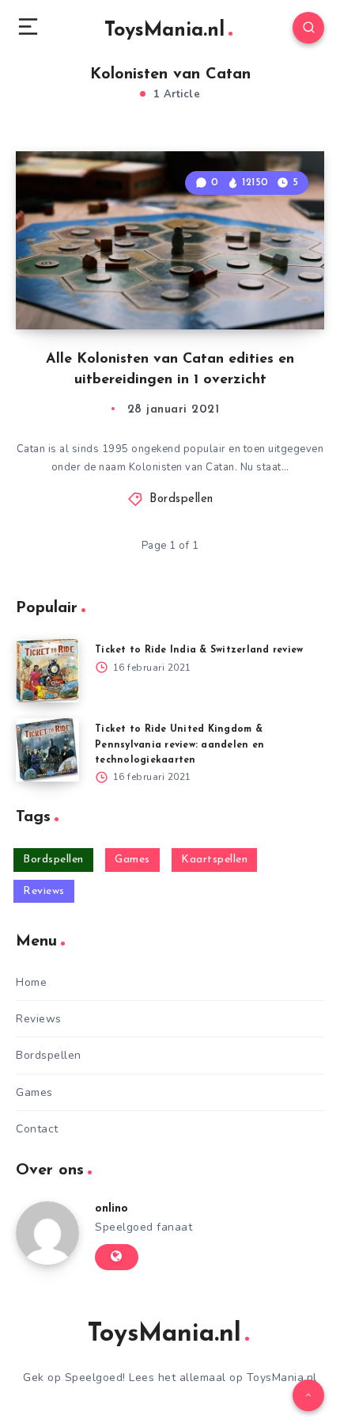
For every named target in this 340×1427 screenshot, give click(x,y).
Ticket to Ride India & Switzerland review (199, 650)
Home (31, 982)
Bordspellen (181, 499)
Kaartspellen (214, 860)
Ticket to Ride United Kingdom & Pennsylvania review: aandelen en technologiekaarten (179, 744)
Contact (37, 1128)
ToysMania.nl (164, 30)
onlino (111, 1209)
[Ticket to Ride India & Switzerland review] (47, 670)
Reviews (44, 891)
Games (132, 860)
